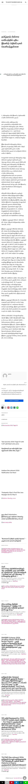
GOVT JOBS (4, 634)
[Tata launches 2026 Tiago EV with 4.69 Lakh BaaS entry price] (14, 432)
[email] (7, 782)
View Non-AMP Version (18, 778)
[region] (14, 17)
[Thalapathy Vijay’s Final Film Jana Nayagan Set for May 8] (14, 483)
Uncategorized (11, 31)
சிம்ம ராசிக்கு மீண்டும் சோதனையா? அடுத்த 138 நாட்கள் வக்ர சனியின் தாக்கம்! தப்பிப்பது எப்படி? (12, 607)
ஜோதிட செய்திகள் (4, 563)
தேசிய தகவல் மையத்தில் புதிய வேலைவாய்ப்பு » (15, 384)
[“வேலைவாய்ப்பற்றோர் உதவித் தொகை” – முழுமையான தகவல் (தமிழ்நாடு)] (14, 529)
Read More (15, 581)
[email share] (5, 408)
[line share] (17, 408)
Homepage (3, 31)
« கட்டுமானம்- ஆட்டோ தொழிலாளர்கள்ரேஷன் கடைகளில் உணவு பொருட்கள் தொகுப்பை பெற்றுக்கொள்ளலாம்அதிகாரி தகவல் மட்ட (12, 392)
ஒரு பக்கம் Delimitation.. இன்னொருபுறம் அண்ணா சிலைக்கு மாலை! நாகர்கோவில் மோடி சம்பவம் (12, 517)
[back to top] (25, 778)
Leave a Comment (14, 400)
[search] (26, 2)
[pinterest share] (8, 408)
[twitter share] (2, 408)
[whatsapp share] (14, 408)
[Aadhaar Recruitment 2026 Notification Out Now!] (14, 461)
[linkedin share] (11, 408)
